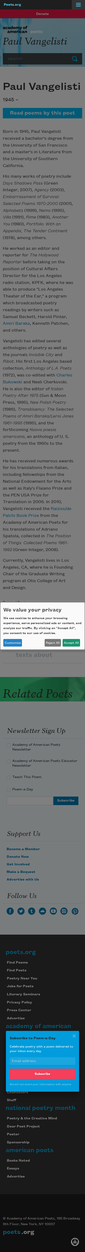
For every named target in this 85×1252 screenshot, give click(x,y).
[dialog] (42, 626)
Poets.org (12, 5)
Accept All (71, 643)
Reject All (53, 643)
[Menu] (78, 4)
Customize (13, 643)
